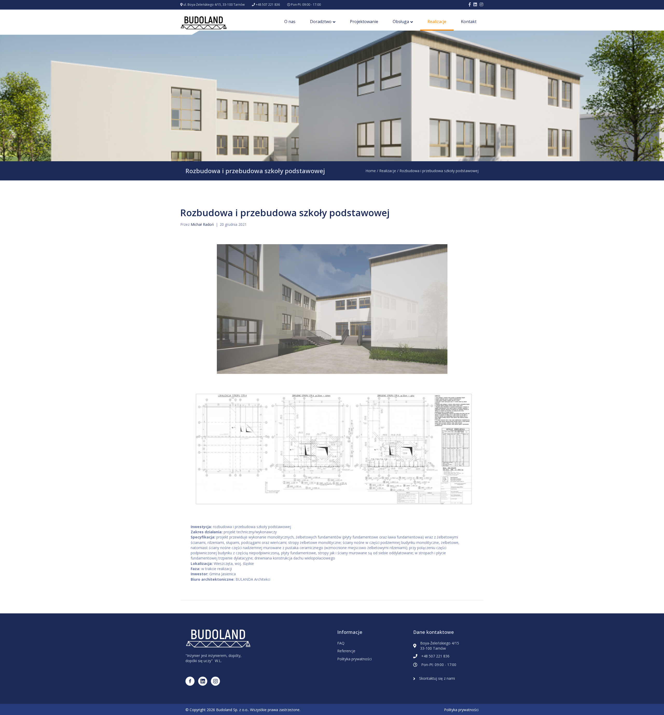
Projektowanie (364, 21)
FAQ (340, 643)
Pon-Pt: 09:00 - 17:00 (306, 4)
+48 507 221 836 (268, 4)
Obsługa (401, 21)
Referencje (346, 650)
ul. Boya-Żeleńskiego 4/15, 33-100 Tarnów (214, 4)
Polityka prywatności (354, 658)
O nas (289, 21)
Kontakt (468, 21)
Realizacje (436, 21)
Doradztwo (320, 21)
